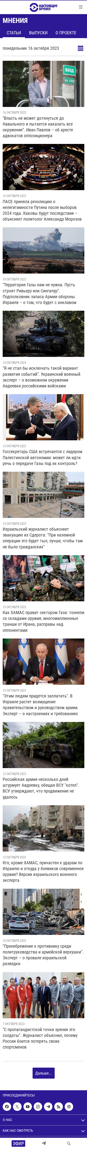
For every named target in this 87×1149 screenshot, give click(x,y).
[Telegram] (44, 1143)
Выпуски (38, 32)
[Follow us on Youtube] (27, 1106)
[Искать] (68, 1143)
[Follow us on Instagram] (38, 1106)
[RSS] (58, 1106)
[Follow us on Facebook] (7, 1106)
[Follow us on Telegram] (48, 1106)
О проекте (66, 32)
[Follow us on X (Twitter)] (17, 1106)
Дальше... (43, 1073)
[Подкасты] (69, 1106)
